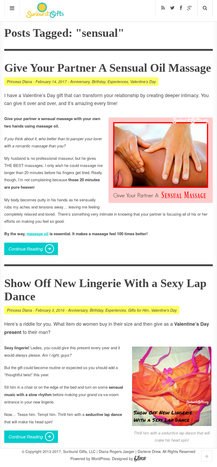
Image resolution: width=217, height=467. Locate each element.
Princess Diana (19, 81)
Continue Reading (25, 249)
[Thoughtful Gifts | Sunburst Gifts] (45, 16)
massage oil (37, 234)
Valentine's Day (143, 81)
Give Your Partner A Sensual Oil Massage (107, 67)
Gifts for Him (138, 310)
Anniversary (80, 81)
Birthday (98, 81)
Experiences (117, 81)
